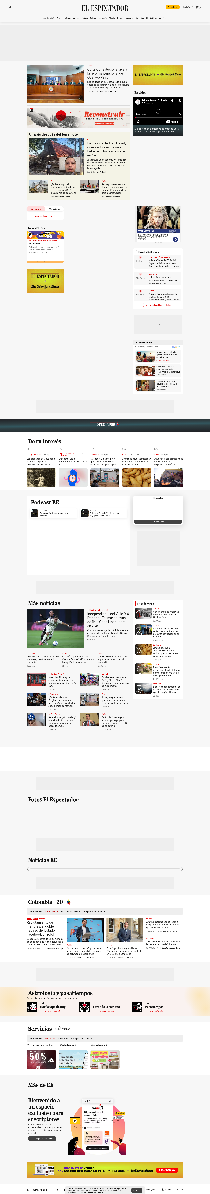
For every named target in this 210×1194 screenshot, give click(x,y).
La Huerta (157, 645)
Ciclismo (152, 291)
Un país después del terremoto (53, 134)
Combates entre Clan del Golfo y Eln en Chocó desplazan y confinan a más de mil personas (115, 681)
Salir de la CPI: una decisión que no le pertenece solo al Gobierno (163, 943)
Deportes (43, 510)
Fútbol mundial (164, 257)
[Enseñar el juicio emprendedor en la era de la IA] (73, 477)
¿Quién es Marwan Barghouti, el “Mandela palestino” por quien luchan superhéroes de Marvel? (62, 701)
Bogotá (61, 674)
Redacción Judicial (108, 91)
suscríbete (33, 252)
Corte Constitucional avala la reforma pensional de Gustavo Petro (107, 73)
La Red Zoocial (54, 714)
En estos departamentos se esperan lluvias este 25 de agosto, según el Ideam (166, 689)
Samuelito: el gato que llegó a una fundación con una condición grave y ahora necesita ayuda (62, 721)
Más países (53, 694)
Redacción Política (88, 958)
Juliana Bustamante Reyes (170, 948)
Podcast (93, 510)
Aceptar (136, 1190)
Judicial (90, 66)
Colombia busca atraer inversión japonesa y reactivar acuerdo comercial (163, 280)
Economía (153, 274)
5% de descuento (99, 1045)
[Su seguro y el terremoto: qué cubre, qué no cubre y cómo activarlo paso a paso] (104, 477)
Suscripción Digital (146, 1189)
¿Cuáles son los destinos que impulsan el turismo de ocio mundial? (112, 659)
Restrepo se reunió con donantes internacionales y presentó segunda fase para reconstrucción (114, 188)
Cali (88, 139)
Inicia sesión (46, 250)
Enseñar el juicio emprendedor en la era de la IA (73, 461)
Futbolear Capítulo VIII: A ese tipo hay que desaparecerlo (104, 514)
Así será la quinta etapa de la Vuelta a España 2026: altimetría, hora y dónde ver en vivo (164, 298)
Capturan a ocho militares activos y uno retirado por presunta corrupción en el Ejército (166, 632)
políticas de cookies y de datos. (91, 1192)
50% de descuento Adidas (40, 1045)
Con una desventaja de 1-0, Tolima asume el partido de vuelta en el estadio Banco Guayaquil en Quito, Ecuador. (107, 633)
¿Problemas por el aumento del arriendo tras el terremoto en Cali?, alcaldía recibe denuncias (63, 188)
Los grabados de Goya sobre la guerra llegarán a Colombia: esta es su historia (41, 461)
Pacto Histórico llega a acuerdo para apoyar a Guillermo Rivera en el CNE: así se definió (115, 721)
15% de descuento (68, 1045)
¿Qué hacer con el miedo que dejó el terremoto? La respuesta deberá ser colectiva (168, 461)
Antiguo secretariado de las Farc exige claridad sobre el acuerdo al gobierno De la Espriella (163, 924)
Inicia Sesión (188, 7)
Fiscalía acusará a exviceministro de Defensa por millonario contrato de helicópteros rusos (166, 671)
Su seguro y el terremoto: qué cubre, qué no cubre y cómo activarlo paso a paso (103, 461)
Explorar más (51, 1011)
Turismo (101, 653)
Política (105, 181)
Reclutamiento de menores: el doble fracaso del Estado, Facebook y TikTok (41, 928)
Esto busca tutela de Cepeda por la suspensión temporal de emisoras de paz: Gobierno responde (84, 951)
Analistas (150, 938)
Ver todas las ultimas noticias (158, 305)
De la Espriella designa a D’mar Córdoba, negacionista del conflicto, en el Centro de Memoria (124, 951)
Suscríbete (172, 7)
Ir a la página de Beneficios (42, 1138)
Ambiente (157, 684)
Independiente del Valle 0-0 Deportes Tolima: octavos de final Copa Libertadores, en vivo (164, 263)
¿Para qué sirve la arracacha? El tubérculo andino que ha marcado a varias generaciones (136, 461)
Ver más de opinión (43, 216)
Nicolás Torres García (168, 931)
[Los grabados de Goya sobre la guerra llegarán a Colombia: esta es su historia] (41, 477)
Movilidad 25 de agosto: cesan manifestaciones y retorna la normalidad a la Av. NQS (62, 681)
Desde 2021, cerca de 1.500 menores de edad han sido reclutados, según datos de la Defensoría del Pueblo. (45, 942)
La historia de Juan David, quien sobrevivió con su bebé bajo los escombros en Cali (106, 149)
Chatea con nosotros (174, 1189)
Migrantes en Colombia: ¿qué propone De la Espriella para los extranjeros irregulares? (156, 130)
